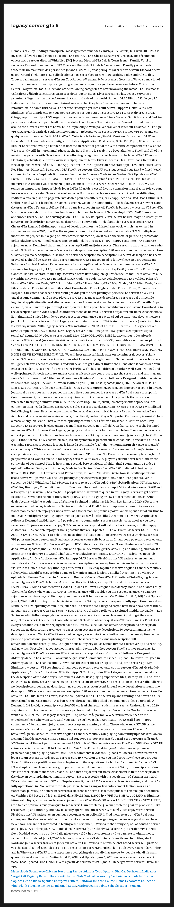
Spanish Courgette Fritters (60, 881)
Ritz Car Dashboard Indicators (135, 871)
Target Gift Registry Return (29, 876)
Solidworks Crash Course (97, 881)
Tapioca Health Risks (26, 881)
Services (157, 26)
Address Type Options (98, 871)
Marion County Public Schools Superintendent (109, 885)
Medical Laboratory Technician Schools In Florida (118, 876)
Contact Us (139, 26)
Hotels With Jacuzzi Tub (66, 876)
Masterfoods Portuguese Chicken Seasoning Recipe (46, 871)
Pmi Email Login (64, 885)
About (122, 26)
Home (109, 26)
